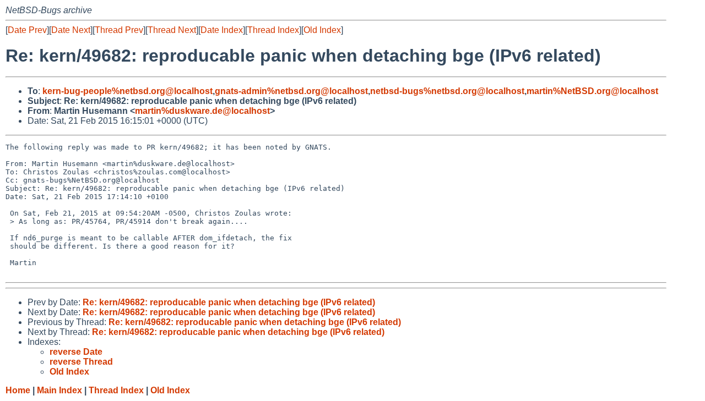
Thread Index (273, 30)
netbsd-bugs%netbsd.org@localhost (447, 91)
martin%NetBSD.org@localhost (592, 91)
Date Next (70, 30)
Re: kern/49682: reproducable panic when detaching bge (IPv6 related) (229, 302)
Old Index (322, 30)
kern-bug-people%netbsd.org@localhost (127, 91)
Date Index (221, 30)
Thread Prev (119, 30)
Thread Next (172, 30)
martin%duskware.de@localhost (202, 111)
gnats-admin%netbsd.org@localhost (291, 91)
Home (18, 390)
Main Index (59, 390)
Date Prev (27, 30)
